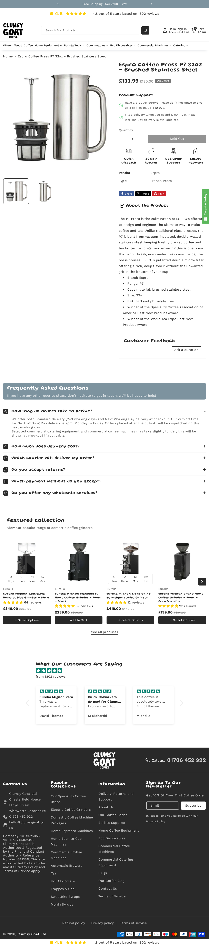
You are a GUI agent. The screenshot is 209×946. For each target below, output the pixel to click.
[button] (198, 30)
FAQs (102, 873)
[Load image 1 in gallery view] (16, 191)
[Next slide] (151, 4)
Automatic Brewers (66, 866)
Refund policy (73, 923)
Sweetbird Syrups (65, 897)
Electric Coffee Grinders (71, 810)
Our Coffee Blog (111, 881)
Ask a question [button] (186, 350)
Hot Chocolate (63, 881)
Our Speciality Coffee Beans (68, 799)
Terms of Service (112, 896)
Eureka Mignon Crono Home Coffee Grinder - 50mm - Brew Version (180, 597)
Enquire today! (205, 204)
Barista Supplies (111, 823)
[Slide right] (202, 582)
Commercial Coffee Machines (66, 855)
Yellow (10, 611)
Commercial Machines (153, 45)
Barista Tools (73, 45)
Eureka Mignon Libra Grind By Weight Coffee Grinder (129, 596)
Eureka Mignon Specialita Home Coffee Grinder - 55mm (26, 596)
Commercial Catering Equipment (115, 862)
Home (8, 56)
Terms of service (133, 923)
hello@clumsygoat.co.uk (27, 825)
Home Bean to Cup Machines (66, 841)
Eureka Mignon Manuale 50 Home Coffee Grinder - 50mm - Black (78, 597)
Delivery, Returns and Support (115, 796)
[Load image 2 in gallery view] (44, 191)
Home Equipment (47, 45)
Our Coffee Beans (112, 815)
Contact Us (107, 888)
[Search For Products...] (145, 30)
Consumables (96, 45)
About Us (105, 807)
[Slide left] (7, 582)
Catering (179, 45)
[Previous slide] (58, 4)
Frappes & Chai (63, 889)
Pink (25, 611)
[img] (106, 671)
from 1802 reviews (51, 676)
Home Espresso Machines (72, 831)
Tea (53, 873)
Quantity (126, 130)
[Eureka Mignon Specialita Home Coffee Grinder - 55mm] (27, 562)
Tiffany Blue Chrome (21, 624)
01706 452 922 (153, 107)
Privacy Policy (155, 821)
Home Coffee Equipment (118, 830)
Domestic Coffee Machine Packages (72, 820)
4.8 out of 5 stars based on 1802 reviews (126, 14)
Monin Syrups (62, 904)
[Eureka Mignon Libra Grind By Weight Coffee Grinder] (130, 562)
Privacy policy (102, 923)
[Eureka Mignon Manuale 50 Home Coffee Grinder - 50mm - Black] (79, 562)
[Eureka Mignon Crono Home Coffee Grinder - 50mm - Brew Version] (182, 562)
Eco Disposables (121, 45)
